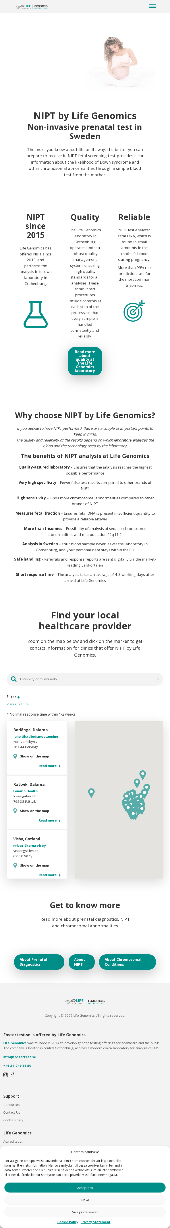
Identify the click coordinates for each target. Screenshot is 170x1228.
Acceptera (85, 1187)
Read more (48, 765)
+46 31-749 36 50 (17, 1065)
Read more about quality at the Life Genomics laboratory (85, 361)
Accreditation (13, 1141)
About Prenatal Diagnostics (33, 962)
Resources (11, 1104)
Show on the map (34, 756)
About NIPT (79, 962)
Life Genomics (15, 1043)
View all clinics (18, 704)
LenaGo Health (25, 791)
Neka (85, 1200)
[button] (142, 809)
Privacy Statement (95, 1222)
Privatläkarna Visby (29, 845)
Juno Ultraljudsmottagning (35, 736)
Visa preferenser (85, 1212)
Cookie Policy (67, 1222)
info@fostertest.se (19, 1057)
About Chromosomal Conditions (123, 962)
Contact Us (11, 1112)
